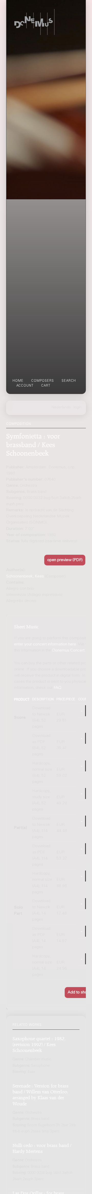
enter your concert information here (45, 644)
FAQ (57, 688)
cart (45, 385)
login (78, 407)
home (18, 380)
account (24, 385)
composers (42, 380)
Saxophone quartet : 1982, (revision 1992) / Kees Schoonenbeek (39, 1043)
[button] (64, 560)
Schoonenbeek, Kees (25, 576)
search (69, 380)
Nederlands (61, 407)
